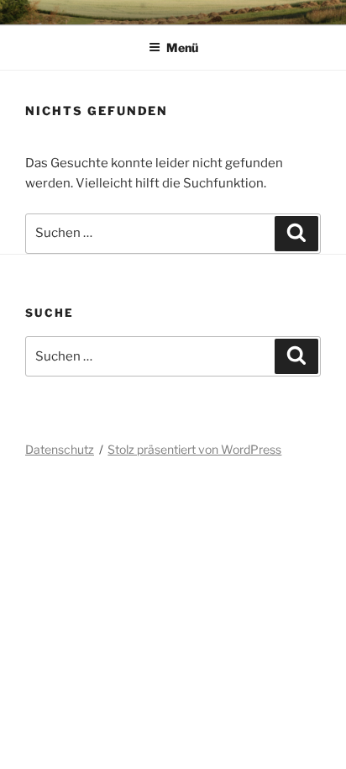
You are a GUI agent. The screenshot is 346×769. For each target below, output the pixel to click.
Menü (182, 47)
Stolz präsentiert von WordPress (194, 449)
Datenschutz (59, 449)
